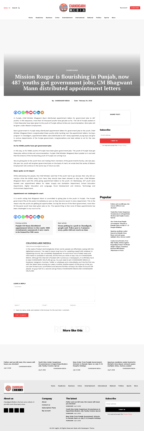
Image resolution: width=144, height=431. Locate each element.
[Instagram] (27, 112)
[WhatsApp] (119, 119)
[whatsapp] (37, 274)
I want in (114, 140)
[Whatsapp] (23, 112)
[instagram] (30, 274)
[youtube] (40, 274)
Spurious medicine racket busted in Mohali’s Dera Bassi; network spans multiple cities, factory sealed (120, 234)
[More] (42, 112)
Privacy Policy (122, 145)
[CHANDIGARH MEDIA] (18, 258)
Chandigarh (72, 70)
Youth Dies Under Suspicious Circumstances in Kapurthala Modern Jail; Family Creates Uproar (120, 215)
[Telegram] (34, 112)
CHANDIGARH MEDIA (62, 101)
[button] (16, 8)
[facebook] (26, 274)
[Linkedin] (38, 112)
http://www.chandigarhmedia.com (37, 246)
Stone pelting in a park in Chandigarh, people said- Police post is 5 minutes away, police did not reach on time (75, 228)
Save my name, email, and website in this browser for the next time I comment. (42, 310)
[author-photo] (11, 366)
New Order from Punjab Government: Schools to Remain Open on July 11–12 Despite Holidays (120, 224)
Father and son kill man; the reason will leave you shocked (120, 206)
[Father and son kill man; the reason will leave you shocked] (104, 206)
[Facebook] (15, 112)
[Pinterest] (115, 119)
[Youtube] (31, 112)
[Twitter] (19, 112)
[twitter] (33, 274)
